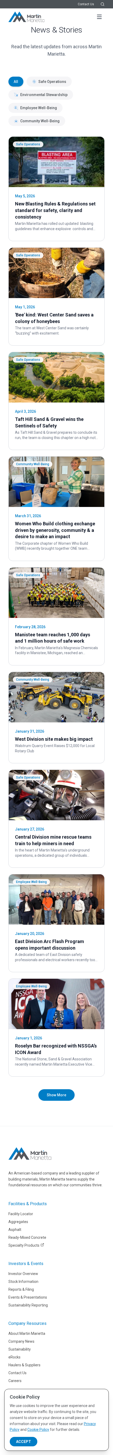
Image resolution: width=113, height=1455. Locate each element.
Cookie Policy (38, 1429)
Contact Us (86, 4)
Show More (56, 1095)
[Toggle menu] (99, 17)
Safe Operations (52, 82)
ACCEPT (23, 1442)
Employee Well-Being (38, 108)
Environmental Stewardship (44, 95)
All (16, 82)
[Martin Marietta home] (29, 1153)
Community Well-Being (40, 121)
